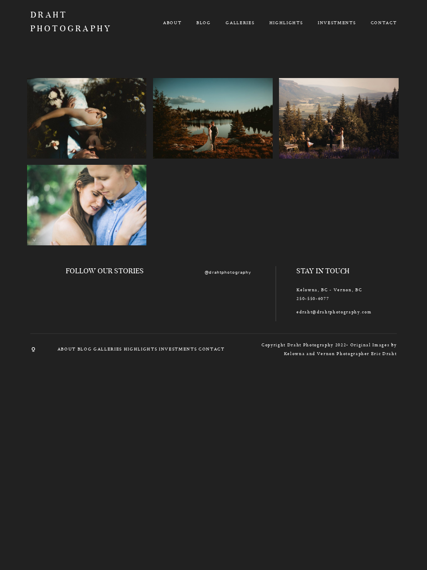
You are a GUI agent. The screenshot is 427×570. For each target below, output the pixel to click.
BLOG (203, 22)
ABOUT (172, 22)
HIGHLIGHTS (286, 22)
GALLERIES (240, 22)
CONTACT (384, 22)
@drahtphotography (228, 272)
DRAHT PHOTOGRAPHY (60, 22)
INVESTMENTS (337, 22)
